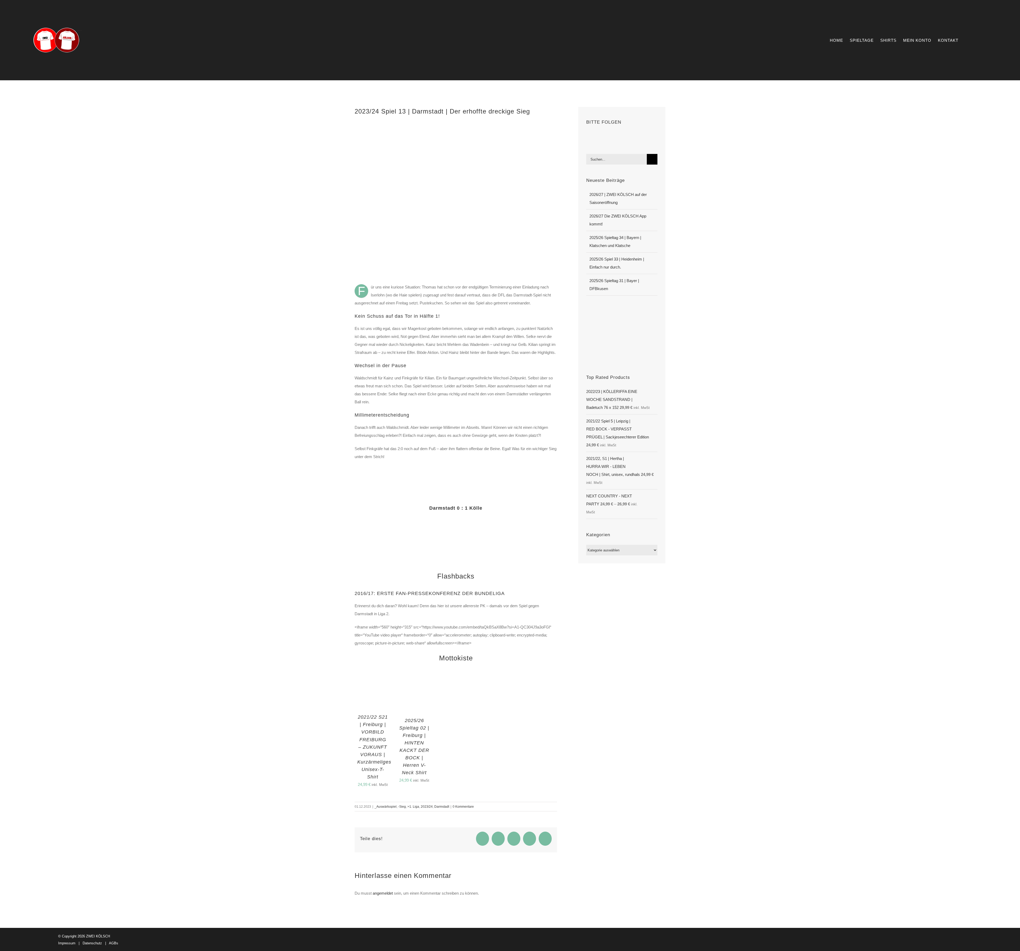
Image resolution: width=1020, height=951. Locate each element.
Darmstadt (441, 806)
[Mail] (623, 136)
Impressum (66, 943)
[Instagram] (602, 136)
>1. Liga (413, 806)
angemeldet (383, 893)
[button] (978, 40)
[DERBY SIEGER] (621, 309)
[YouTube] (595, 136)
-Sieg (402, 806)
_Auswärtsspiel (386, 806)
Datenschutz (92, 943)
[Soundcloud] (609, 136)
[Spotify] (616, 136)
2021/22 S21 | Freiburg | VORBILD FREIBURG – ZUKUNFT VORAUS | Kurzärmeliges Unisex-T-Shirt (374, 747)
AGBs (113, 943)
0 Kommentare (463, 806)
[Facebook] (587, 136)
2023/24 (427, 806)
